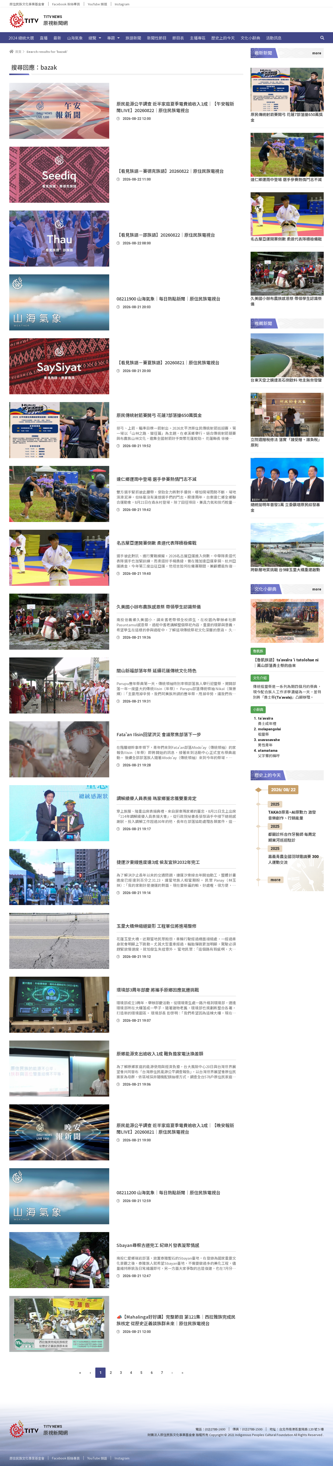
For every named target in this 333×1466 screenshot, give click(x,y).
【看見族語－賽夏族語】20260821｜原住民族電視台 (168, 362)
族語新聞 (133, 38)
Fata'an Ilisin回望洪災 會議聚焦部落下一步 (159, 734)
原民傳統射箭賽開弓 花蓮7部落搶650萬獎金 (159, 415)
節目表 (178, 38)
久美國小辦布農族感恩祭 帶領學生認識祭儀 (159, 606)
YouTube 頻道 (97, 4)
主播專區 (198, 38)
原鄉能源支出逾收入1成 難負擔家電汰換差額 (160, 1053)
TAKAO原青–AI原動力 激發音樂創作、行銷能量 (292, 815)
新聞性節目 (156, 38)
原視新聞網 (55, 22)
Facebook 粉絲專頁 (66, 4)
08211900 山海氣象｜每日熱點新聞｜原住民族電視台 (168, 298)
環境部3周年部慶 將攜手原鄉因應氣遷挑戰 (158, 989)
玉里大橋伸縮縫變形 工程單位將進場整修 (156, 926)
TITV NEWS (52, 17)
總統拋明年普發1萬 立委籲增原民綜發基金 (285, 507)
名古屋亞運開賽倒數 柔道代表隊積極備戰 (156, 543)
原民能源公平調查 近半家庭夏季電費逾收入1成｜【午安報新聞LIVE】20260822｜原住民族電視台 (175, 106)
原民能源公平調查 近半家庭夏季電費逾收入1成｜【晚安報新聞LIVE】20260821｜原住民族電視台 (175, 1128)
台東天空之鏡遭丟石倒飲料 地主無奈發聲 (286, 380)
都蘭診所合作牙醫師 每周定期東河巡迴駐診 (292, 837)
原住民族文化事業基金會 (27, 4)
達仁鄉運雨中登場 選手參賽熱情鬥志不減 (156, 479)
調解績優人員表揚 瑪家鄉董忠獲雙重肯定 (156, 798)
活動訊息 (274, 38)
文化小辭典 (250, 38)
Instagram (122, 4)
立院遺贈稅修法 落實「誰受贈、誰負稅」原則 (286, 442)
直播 (44, 38)
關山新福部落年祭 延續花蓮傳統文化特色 (156, 670)
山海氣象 (75, 38)
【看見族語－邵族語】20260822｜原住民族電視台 (166, 234)
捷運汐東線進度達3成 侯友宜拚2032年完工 (158, 862)
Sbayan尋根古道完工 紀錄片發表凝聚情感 (158, 1245)
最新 (57, 38)
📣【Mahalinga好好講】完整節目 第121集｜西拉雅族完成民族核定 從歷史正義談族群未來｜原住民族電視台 (176, 1319)
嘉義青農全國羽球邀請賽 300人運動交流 (293, 859)
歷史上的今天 (223, 38)
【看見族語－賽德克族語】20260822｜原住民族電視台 (170, 171)
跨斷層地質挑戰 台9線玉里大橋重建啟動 (285, 569)
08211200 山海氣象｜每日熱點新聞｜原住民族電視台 (168, 1192)
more (276, 880)
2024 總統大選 (21, 38)
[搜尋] (322, 38)
